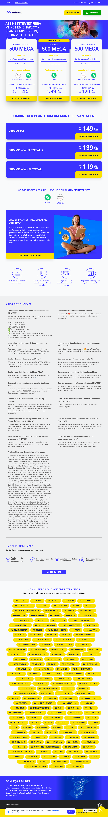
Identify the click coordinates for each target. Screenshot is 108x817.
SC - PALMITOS (72, 737)
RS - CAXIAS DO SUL (58, 649)
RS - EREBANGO (57, 654)
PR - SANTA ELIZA (58, 620)
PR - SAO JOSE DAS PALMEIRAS (81, 620)
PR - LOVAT (89, 606)
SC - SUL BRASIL (92, 752)
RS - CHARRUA (94, 649)
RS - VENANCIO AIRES (31, 698)
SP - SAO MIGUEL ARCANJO (36, 766)
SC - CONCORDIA (15, 713)
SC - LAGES (70, 727)
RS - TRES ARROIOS (64, 693)
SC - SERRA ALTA (74, 752)
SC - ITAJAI (27, 727)
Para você (10, 3)
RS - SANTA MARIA (26, 688)
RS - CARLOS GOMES (38, 649)
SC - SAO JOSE (88, 747)
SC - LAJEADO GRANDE (88, 727)
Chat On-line (74, 13)
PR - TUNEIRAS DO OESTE (57, 630)
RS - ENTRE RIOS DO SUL (37, 654)
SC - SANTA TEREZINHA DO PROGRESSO (45, 747)
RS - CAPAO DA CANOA (64, 645)
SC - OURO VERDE (39, 737)
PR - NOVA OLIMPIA (86, 610)
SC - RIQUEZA (73, 742)
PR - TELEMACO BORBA (19, 630)
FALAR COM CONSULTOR (30, 256)
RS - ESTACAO (20, 659)
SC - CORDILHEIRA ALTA (35, 713)
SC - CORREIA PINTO (57, 713)
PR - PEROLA (70, 615)
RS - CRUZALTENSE (16, 654)
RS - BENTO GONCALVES (64, 640)
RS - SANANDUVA (41, 683)
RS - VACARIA (13, 698)
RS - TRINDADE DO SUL (85, 693)
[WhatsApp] (99, 805)
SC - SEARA (59, 752)
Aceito (71, 812)
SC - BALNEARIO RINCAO (68, 703)
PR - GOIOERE (43, 606)
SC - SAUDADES (43, 752)
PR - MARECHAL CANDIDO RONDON (27, 610)
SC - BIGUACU (87, 703)
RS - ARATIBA (51, 635)
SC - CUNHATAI (17, 718)
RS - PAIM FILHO (93, 674)
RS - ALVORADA (35, 635)
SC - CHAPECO (90, 708)
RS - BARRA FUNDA (22, 640)
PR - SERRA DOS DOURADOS (70, 625)
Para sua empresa (21, 3)
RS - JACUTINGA (24, 669)
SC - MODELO (51, 732)
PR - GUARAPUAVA (60, 606)
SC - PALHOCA (56, 737)
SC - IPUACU (62, 722)
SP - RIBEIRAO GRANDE (80, 761)
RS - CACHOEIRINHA (85, 640)
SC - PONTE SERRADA (54, 742)
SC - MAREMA (35, 732)
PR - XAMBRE (19, 635)
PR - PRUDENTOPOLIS (23, 620)
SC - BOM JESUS (18, 708)
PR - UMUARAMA (91, 630)
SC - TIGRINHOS (16, 757)
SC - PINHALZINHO (18, 742)
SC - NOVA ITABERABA (19, 737)
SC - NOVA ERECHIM (87, 732)
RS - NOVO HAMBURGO (74, 674)
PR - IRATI (76, 606)
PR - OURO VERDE (19, 615)
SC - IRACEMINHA (78, 722)
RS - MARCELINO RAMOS (81, 669)
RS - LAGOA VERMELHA (43, 669)
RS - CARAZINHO (83, 645)
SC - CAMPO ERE (73, 708)
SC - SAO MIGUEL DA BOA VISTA (21, 752)
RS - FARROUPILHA (53, 659)
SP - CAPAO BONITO (27, 761)
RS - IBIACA (52, 664)
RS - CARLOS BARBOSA (17, 649)
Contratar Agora (21, 98)
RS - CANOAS (45, 645)
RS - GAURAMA (87, 659)
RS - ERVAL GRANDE (91, 654)
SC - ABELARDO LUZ (69, 698)
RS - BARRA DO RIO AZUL (84, 635)
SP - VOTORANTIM (75, 766)
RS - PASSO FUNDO (24, 679)
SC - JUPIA (57, 727)
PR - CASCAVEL (53, 601)
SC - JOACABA (42, 727)
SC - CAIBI (58, 708)
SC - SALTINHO (20, 747)
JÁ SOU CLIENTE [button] (54, 572)
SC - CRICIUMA (75, 713)
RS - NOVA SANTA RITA (52, 674)
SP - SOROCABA (57, 766)
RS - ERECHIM (74, 654)
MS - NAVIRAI (37, 601)
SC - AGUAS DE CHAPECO (90, 698)
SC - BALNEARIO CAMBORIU (44, 703)
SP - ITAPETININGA (60, 761)
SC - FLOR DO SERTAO (53, 718)
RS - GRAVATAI (37, 664)
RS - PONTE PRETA (62, 679)
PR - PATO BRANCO (37, 615)
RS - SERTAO (83, 688)
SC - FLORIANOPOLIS (74, 718)
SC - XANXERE (33, 757)
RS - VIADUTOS (50, 698)
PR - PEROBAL (55, 615)
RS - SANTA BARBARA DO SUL (63, 683)
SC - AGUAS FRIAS (22, 703)
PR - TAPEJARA (91, 625)
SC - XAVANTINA (49, 757)
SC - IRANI (94, 722)
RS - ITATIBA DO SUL (90, 664)
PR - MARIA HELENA (52, 610)
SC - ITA (14, 727)
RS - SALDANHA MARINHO (20, 683)
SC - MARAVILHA (19, 732)
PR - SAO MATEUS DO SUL (20, 625)
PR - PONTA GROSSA (88, 615)
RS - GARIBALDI (71, 659)
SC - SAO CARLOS (71, 747)
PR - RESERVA (42, 620)
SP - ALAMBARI (80, 757)
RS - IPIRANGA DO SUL (69, 664)
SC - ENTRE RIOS (34, 718)
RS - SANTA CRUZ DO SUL (88, 683)
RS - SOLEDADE (46, 693)
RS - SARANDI (68, 688)
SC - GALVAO (91, 718)
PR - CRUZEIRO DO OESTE (24, 606)
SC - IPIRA (48, 722)
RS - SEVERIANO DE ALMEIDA (25, 693)
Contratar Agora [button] (88, 136)
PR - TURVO (76, 630)
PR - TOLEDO (37, 630)
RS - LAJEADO (62, 669)
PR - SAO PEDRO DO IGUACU (45, 625)
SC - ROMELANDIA (90, 742)
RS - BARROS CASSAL (42, 640)
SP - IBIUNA (43, 761)
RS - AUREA (66, 635)
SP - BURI (94, 757)
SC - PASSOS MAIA (90, 737)
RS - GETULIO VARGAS (18, 664)
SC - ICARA (35, 722)
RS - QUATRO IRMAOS (82, 679)
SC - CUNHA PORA (92, 713)
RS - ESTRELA (36, 659)
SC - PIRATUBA (36, 742)
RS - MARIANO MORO (16, 674)
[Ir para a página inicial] (14, 12)
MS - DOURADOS (21, 601)
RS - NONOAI (33, 674)
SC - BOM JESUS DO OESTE (39, 708)
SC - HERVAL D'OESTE (18, 722)
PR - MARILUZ (69, 610)
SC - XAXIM (65, 757)
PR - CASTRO (69, 601)
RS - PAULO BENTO (43, 679)
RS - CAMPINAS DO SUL (27, 645)
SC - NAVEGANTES (68, 732)
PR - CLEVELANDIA (86, 601)
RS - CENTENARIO (77, 649)
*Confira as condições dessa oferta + (21, 84)
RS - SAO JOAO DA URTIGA (48, 688)
